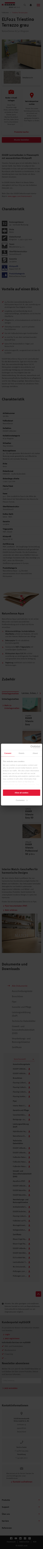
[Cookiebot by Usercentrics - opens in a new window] (30, 746)
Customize (20, 800)
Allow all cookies (21, 793)
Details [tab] (21, 753)
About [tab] (35, 753)
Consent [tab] (7, 753)
